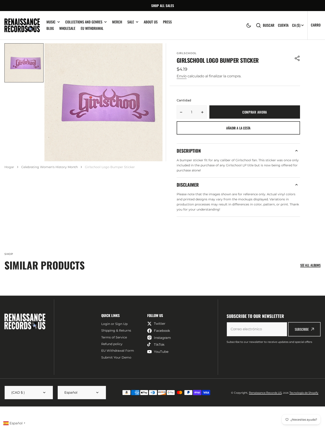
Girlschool (187, 53)
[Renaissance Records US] (22, 25)
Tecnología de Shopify (303, 392)
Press (167, 22)
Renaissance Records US (265, 392)
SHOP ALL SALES (162, 5)
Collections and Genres (83, 22)
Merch (117, 22)
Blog (50, 28)
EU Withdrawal (92, 28)
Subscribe (302, 329)
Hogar (9, 167)
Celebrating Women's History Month (49, 167)
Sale (130, 22)
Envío (182, 76)
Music (50, 22)
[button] (248, 25)
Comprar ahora (254, 112)
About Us (151, 22)
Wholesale (67, 28)
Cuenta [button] (283, 25)
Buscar (268, 25)
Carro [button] (316, 25)
